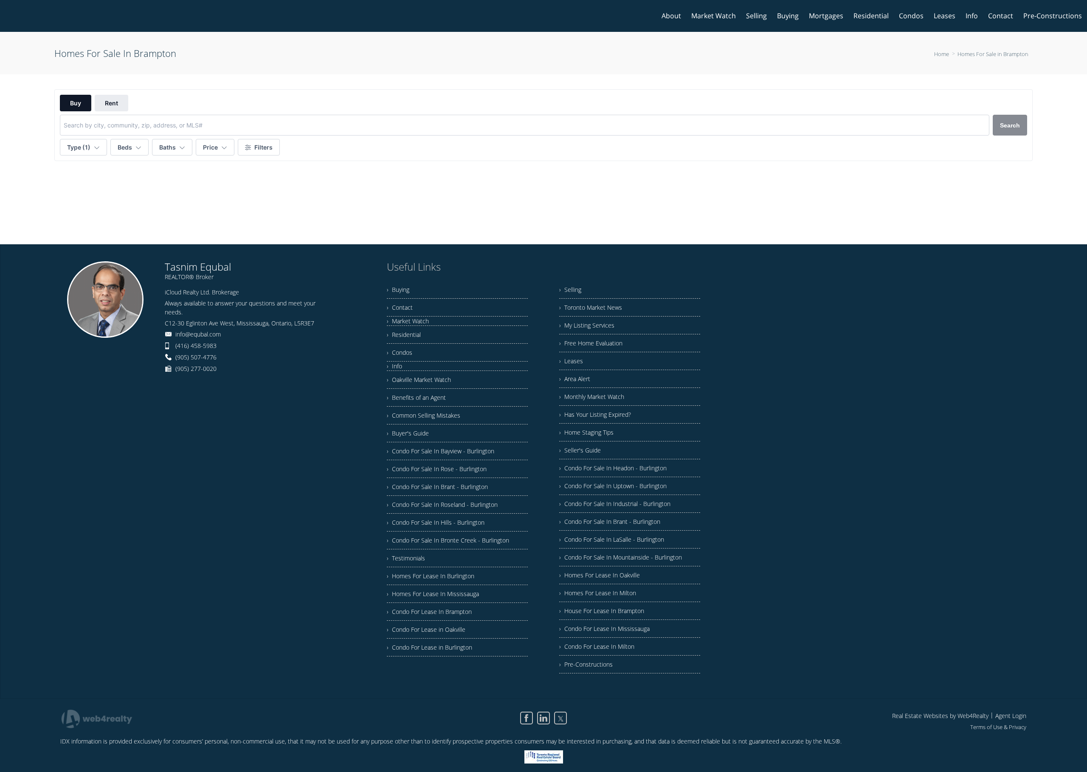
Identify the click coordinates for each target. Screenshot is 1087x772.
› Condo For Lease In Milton (596, 646)
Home (941, 54)
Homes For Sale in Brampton (992, 54)
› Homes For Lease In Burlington (430, 576)
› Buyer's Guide (408, 433)
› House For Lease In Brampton (601, 611)
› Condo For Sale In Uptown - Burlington (613, 486)
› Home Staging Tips (586, 432)
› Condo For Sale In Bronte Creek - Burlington (448, 540)
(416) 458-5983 (196, 346)
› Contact (400, 307)
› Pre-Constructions (586, 664)
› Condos (399, 352)
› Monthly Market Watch (591, 397)
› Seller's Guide (580, 450)
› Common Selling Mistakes (423, 415)
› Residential (404, 335)
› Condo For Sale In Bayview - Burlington (440, 451)
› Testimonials (406, 558)
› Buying (398, 290)
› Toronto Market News (590, 307)
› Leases (571, 361)
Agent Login (1010, 716)
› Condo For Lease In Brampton (429, 612)
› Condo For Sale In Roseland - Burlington (442, 505)
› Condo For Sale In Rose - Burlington (437, 469)
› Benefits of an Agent (416, 397)
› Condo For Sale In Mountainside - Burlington (620, 557)
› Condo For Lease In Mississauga (604, 629)
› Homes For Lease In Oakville (599, 575)
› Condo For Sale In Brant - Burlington (437, 487)
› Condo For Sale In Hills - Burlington (435, 522)
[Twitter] (560, 718)
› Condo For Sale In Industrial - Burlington (614, 504)
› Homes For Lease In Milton (597, 593)
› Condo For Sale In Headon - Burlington (613, 468)
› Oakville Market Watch (419, 380)
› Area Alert (574, 379)
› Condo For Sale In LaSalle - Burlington (611, 539)
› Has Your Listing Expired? (595, 414)
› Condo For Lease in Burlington (429, 647)
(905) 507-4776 (196, 357)
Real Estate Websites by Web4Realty (940, 716)
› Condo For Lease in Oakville (426, 629)
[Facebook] (526, 718)
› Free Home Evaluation (590, 343)
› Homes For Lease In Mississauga (433, 594)
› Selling (570, 290)
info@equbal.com (198, 334)
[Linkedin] (543, 718)
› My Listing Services (586, 325)
